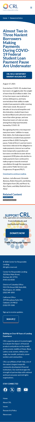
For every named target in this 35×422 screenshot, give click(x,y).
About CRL (7, 402)
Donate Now (17, 233)
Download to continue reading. (14, 174)
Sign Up (10, 319)
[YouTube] (25, 389)
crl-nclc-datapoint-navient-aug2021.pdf (16, 75)
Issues (5, 406)
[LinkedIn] (19, 389)
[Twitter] (12, 389)
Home (5, 18)
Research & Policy (16, 18)
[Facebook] (5, 389)
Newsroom (7, 414)
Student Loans (8, 197)
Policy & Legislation (10, 200)
